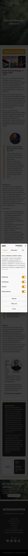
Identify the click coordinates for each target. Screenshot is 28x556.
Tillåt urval (14, 303)
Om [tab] (23, 250)
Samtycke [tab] (5, 250)
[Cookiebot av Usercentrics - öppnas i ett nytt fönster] (16, 246)
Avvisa (14, 308)
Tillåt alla (14, 298)
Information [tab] (14, 250)
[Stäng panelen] (25, 245)
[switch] (24, 282)
